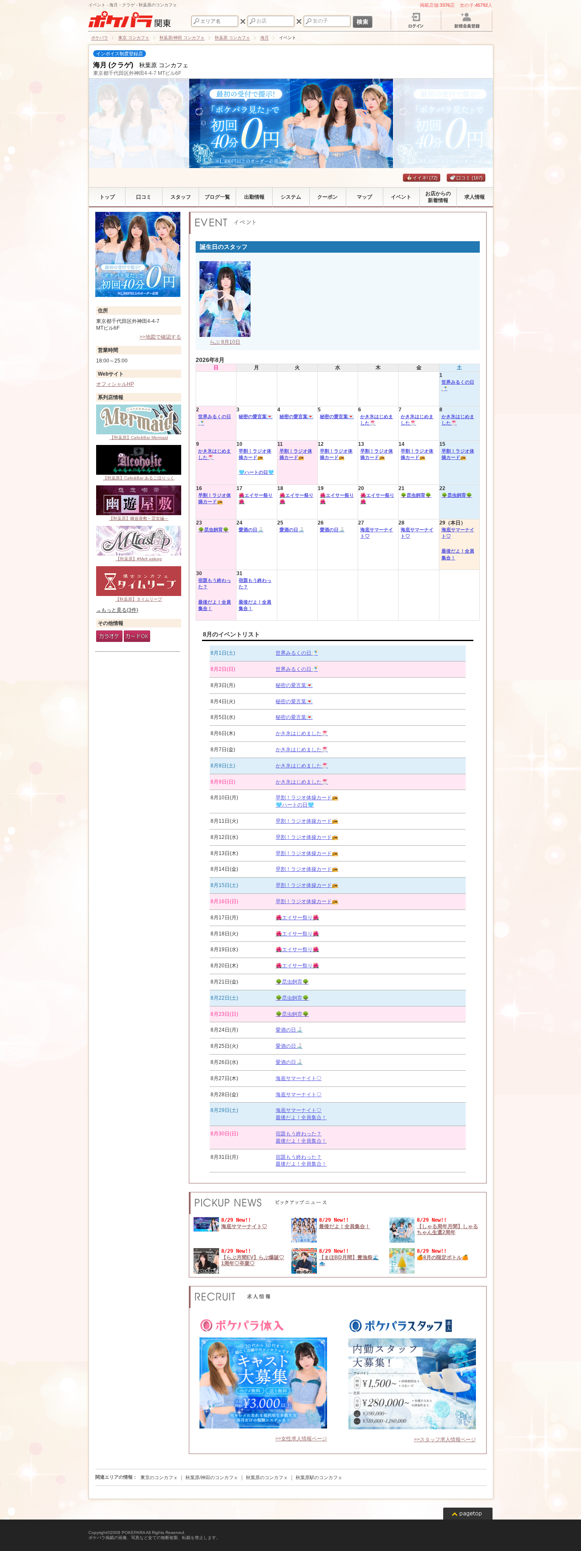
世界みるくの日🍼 (457, 385)
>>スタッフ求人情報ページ (445, 1440)
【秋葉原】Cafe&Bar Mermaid (139, 437)
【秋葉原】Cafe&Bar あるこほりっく (138, 478)
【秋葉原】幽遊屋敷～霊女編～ (138, 518)
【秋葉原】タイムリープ (138, 599)
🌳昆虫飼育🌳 (416, 495)
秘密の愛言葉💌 (256, 416)
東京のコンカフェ (159, 1477)
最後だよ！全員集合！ (457, 554)
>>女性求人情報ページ (301, 1439)
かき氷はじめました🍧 (376, 419)
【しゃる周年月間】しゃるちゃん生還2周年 (447, 1229)
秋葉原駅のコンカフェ (319, 1477)
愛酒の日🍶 (251, 529)
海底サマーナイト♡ (376, 533)
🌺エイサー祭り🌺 (256, 498)
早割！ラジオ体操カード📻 (255, 454)
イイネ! (425, 177)
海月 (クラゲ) (113, 64)
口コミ (469, 177)
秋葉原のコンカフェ (267, 1477)
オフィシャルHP (115, 384)
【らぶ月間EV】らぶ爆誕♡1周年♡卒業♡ (252, 1260)
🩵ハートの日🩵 (256, 472)
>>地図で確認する (160, 337)
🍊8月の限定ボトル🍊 (442, 1257)
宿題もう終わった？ (214, 583)
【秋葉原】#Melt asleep (139, 558)
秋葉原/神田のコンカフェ (211, 1477)
